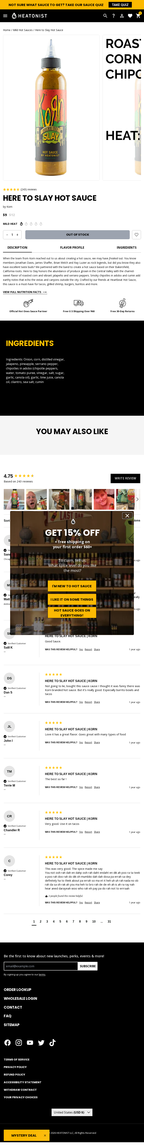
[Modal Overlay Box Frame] (72, 573)
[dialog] (72, 573)
